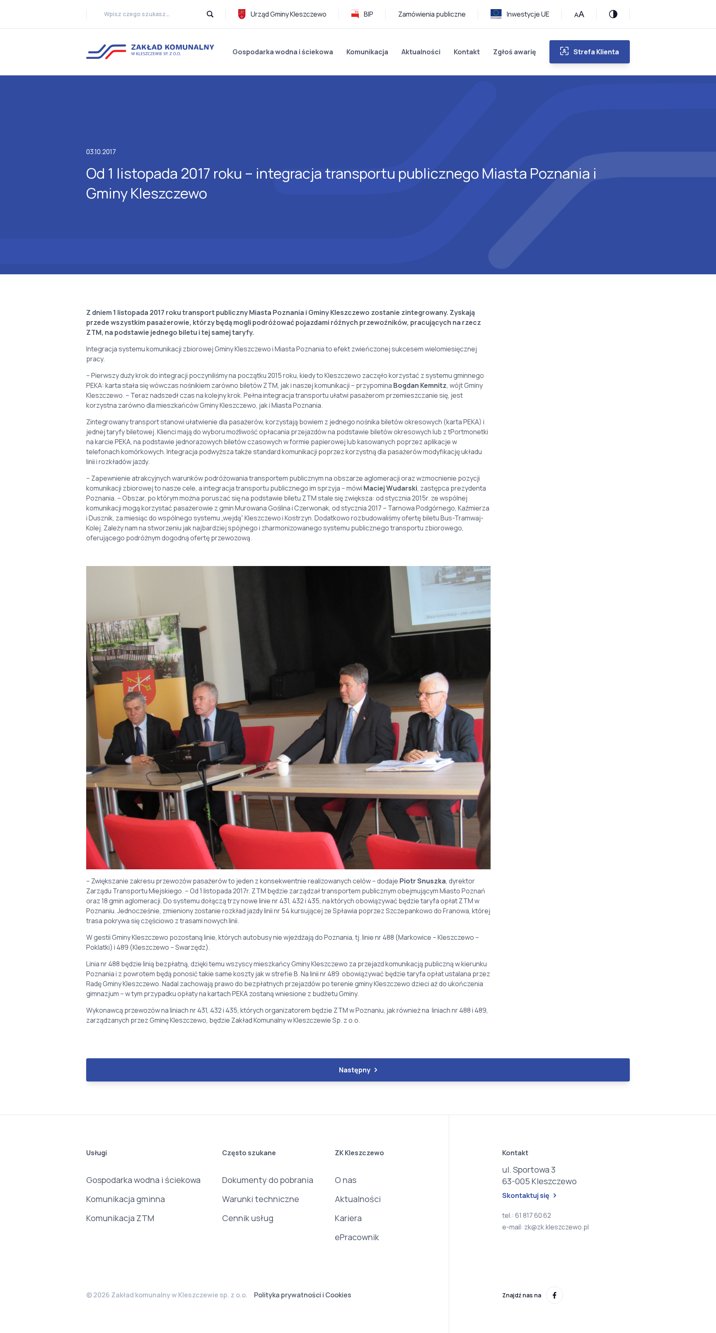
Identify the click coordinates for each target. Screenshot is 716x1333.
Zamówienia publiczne (432, 14)
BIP (368, 14)
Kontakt (467, 51)
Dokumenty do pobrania (267, 1179)
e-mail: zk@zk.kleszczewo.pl (545, 1226)
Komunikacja (367, 51)
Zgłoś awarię (514, 51)
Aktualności (421, 51)
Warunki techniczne (260, 1199)
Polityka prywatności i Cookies (302, 1294)
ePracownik (357, 1237)
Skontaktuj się (525, 1195)
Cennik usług (247, 1218)
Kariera (348, 1218)
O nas (345, 1179)
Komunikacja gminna (125, 1199)
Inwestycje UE (528, 14)
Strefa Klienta (596, 51)
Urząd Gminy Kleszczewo (289, 14)
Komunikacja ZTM (120, 1218)
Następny (354, 1069)
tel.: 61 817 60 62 (526, 1215)
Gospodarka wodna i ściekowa (282, 51)
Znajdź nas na (521, 1295)
